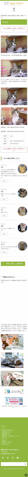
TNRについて (5, 438)
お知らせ (4, 440)
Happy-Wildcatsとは (7, 430)
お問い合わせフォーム (8, 330)
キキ (2, 167)
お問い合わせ (5, 444)
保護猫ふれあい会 (7, 442)
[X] (8, 458)
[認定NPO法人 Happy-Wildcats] (14, 4)
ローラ (3, 244)
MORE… (4, 181)
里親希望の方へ (6, 434)
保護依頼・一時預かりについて (10, 436)
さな (2, 191)
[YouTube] (18, 458)
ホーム (4, 428)
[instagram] (3, 458)
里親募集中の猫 (6, 432)
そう (2, 209)
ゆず (2, 226)
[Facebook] (13, 458)
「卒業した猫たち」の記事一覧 (14, 263)
